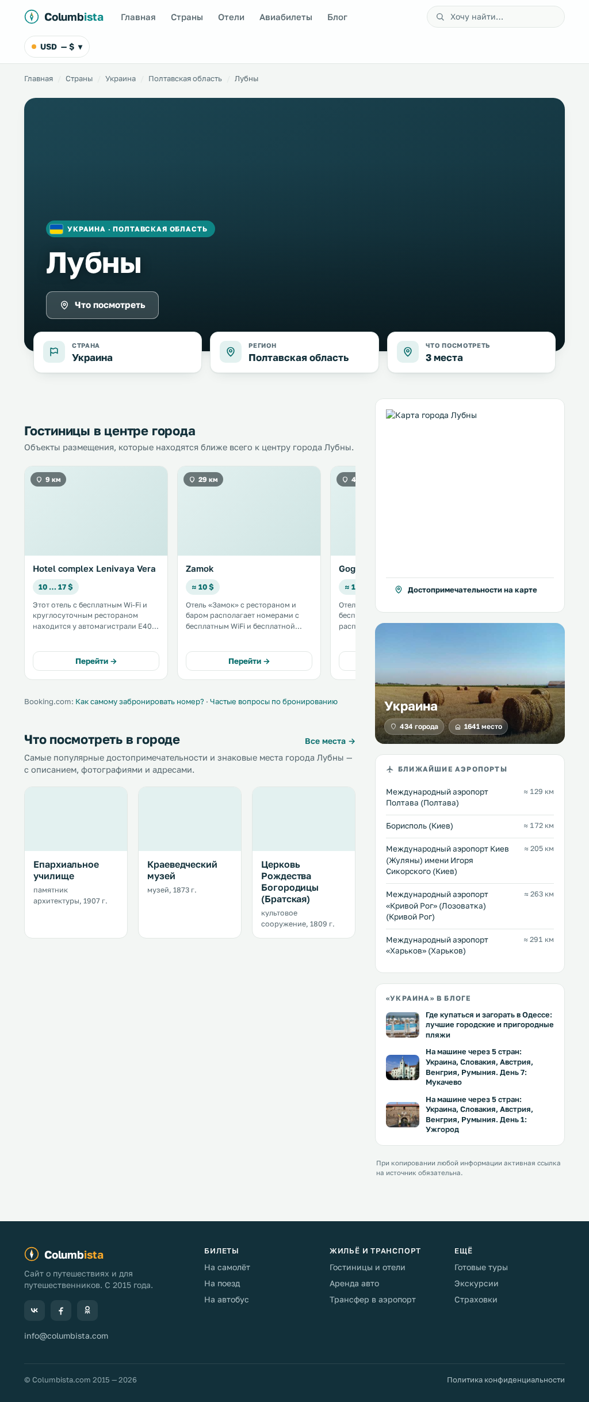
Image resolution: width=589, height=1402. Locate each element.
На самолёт (227, 1267)
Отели (231, 17)
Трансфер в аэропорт (373, 1299)
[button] (470, 505)
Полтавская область (185, 78)
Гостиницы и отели (368, 1267)
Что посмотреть (110, 304)
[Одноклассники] (87, 1310)
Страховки (476, 1299)
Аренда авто (354, 1283)
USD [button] (61, 46)
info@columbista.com (66, 1335)
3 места (444, 357)
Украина (120, 78)
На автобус (226, 1299)
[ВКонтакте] (34, 1310)
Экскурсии (476, 1283)
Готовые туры (481, 1267)
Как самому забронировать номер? (139, 701)
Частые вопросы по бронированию (274, 701)
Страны (187, 17)
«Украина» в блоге (428, 998)
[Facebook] (61, 1310)
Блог (337, 17)
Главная (138, 17)
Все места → (330, 741)
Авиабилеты (285, 17)
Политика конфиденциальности (506, 1379)
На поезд (222, 1283)
